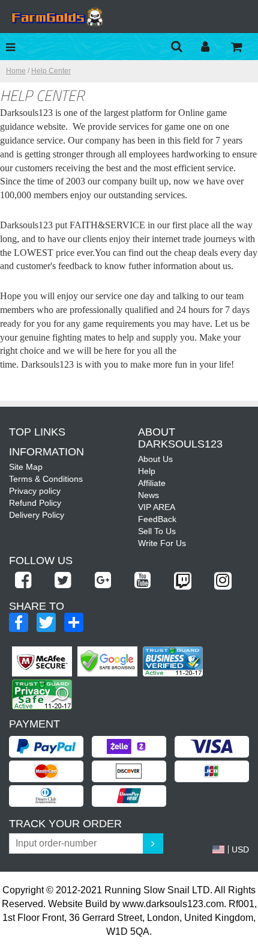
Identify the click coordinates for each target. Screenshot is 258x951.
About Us (155, 459)
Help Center (51, 71)
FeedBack (157, 519)
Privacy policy (35, 491)
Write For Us (162, 543)
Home (16, 71)
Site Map (26, 467)
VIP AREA (156, 507)
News (148, 495)
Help (146, 471)
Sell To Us (157, 531)
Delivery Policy (36, 515)
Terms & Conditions (46, 479)
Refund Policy (35, 503)
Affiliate (152, 483)
